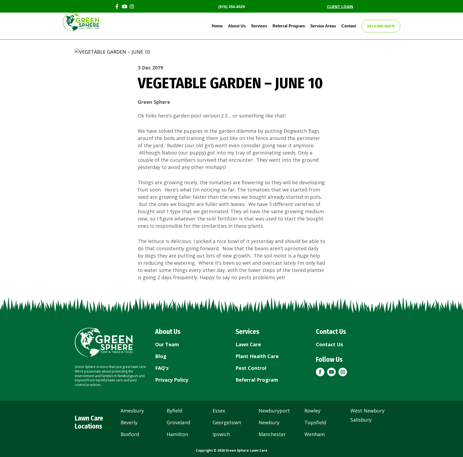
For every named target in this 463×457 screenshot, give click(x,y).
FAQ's (162, 368)
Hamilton (177, 434)
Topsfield (315, 422)
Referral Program (288, 26)
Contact (348, 26)
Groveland (178, 422)
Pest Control (251, 368)
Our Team (167, 344)
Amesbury (132, 410)
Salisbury (361, 420)
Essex (218, 410)
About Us (237, 26)
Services (259, 26)
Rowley (312, 410)
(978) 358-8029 (231, 7)
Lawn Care (248, 344)
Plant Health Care (257, 356)
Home (217, 26)
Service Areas (323, 26)
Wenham (314, 434)
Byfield (174, 410)
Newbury (269, 422)
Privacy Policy (171, 380)
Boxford (130, 434)
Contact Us (329, 344)
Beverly (129, 422)
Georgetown (226, 422)
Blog (160, 356)
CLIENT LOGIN (340, 6)
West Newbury (367, 410)
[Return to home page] (104, 342)
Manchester (272, 434)
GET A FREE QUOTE (381, 26)
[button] (320, 372)
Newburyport (274, 410)
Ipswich (221, 434)
